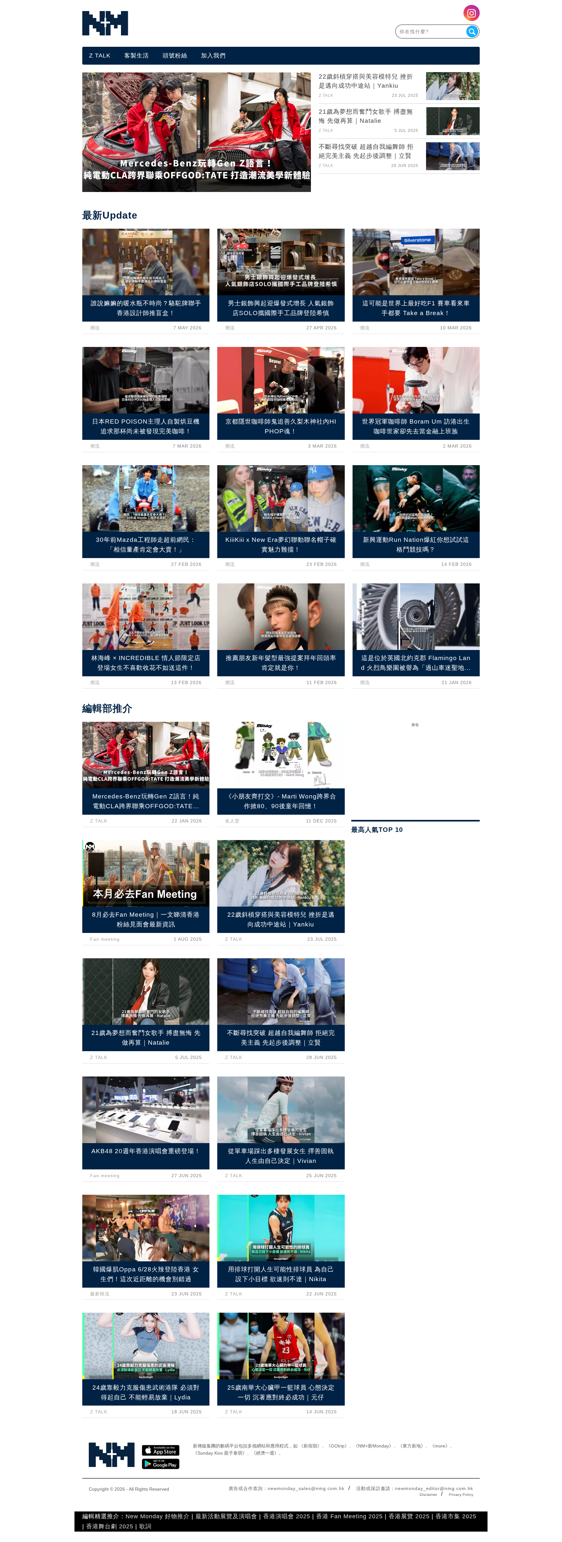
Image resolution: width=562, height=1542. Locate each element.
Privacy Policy (461, 1495)
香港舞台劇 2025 (109, 1526)
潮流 (95, 327)
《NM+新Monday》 (374, 1445)
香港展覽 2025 (409, 1516)
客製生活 (136, 55)
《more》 (440, 1445)
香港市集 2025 (455, 1516)
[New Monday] (181, 23)
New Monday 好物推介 (158, 1516)
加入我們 (213, 55)
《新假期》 (310, 1445)
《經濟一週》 (265, 1453)
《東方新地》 (411, 1445)
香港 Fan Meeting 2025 (349, 1516)
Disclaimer (428, 1495)
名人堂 (232, 820)
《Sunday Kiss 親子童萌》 (220, 1453)
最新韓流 (100, 1293)
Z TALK (100, 55)
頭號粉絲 (175, 55)
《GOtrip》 (337, 1445)
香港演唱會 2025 (286, 1516)
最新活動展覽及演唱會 (226, 1516)
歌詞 (145, 1526)
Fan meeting (105, 939)
